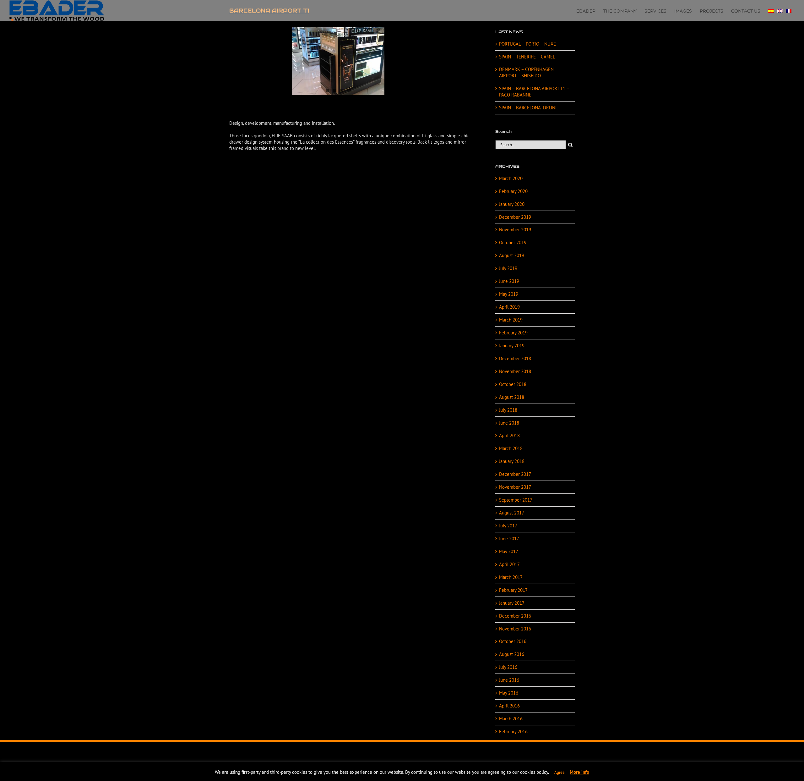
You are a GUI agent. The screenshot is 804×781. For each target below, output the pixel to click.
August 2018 (511, 397)
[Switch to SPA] (771, 10)
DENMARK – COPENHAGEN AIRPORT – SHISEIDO (526, 72)
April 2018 (509, 435)
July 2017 (508, 526)
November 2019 (515, 230)
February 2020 (513, 191)
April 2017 (509, 564)
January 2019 (511, 346)
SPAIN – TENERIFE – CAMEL (527, 57)
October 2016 (512, 641)
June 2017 (509, 539)
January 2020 (511, 204)
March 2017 (511, 577)
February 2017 (513, 590)
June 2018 (509, 423)
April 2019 (509, 307)
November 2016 (515, 629)
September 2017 (515, 500)
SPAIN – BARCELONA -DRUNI (528, 108)
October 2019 (512, 242)
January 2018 (511, 461)
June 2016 (509, 680)
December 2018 (515, 358)
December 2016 (515, 616)
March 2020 (511, 178)
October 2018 (512, 384)
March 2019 (511, 320)
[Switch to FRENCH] (788, 10)
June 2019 (509, 281)
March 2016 (511, 719)
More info (579, 772)
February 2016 (513, 731)
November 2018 (515, 371)
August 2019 (511, 255)
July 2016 (508, 667)
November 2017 (515, 487)
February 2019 (513, 333)
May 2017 (508, 551)
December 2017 (515, 474)
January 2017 (511, 603)
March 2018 (511, 448)
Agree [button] (559, 772)
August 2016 (511, 654)
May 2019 (508, 294)
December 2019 (515, 217)
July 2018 (508, 410)
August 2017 (511, 513)
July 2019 (508, 268)
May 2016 (508, 693)
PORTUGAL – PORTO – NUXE (527, 44)
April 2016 (509, 706)
